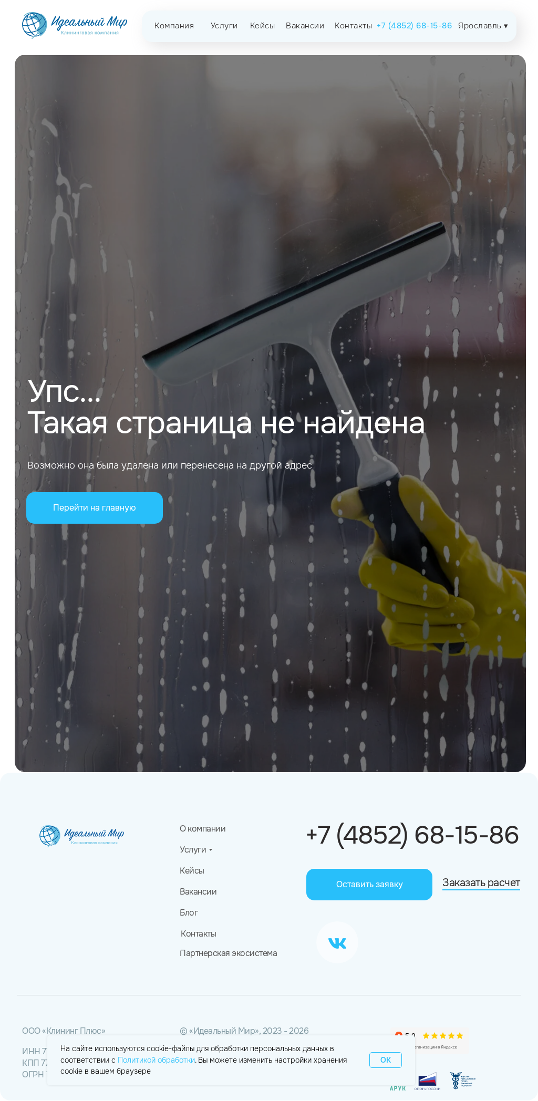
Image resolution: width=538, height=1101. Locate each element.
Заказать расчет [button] (481, 882)
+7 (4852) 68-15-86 (412, 835)
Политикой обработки (156, 1060)
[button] (369, 884)
